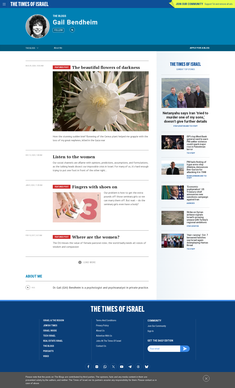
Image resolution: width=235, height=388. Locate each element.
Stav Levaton (179, 126)
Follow (58, 30)
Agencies (191, 203)
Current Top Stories (185, 69)
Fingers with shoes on (94, 186)
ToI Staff (193, 126)
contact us (101, 346)
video (46, 356)
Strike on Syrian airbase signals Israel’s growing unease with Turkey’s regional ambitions (197, 217)
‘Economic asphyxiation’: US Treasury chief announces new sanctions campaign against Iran (197, 193)
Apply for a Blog (199, 48)
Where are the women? (95, 237)
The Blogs (59, 16)
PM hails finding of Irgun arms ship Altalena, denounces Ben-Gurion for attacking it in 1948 (197, 167)
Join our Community (189, 4)
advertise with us (104, 335)
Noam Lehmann (193, 176)
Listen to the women (74, 156)
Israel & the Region (53, 320)
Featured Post (62, 67)
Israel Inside (50, 330)
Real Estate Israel (53, 341)
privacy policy (102, 325)
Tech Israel (49, 335)
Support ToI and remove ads (219, 4)
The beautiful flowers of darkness (106, 67)
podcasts (48, 351)
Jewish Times (50, 325)
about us (100, 330)
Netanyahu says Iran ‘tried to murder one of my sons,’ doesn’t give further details (185, 117)
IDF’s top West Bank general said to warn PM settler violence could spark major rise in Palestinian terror (197, 143)
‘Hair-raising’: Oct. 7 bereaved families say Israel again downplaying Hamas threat (197, 240)
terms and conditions (106, 320)
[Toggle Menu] (4, 4)
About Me (58, 48)
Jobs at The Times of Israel (108, 341)
